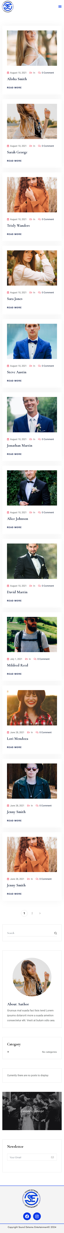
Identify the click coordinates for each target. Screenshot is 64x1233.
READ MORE (14, 87)
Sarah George (17, 152)
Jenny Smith (16, 812)
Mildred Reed (17, 665)
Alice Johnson (17, 518)
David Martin (17, 592)
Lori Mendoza (17, 738)
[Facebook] (27, 1216)
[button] (59, 6)
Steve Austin (16, 372)
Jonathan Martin (19, 445)
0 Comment (48, 72)
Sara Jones (14, 299)
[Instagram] (37, 1216)
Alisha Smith (17, 79)
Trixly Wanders (18, 225)
